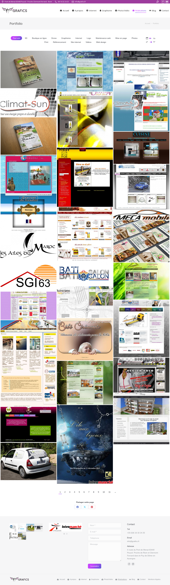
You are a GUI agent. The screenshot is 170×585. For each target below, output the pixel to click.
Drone (54, 38)
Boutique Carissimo (141, 185)
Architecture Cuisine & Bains (141, 146)
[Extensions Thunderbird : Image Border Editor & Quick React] (14, 527)
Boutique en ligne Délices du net (84, 232)
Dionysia (85, 118)
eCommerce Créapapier (28, 304)
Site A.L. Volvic (141, 66)
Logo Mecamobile (141, 213)
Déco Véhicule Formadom (28, 460)
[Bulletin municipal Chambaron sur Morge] (22, 536)
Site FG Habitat (141, 280)
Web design (101, 42)
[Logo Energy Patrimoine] (14, 536)
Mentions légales (154, 579)
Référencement (59, 42)
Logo (89, 38)
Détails (32, 62)
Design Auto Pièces (141, 374)
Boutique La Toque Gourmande (28, 423)
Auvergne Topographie (85, 300)
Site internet (76, 42)
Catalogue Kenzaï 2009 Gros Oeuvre (28, 68)
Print (46, 42)
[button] (64, 533)
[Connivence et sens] (39, 527)
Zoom (25, 62)
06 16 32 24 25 (63, 2)
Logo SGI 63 (28, 273)
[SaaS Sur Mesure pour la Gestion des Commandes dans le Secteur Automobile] (22, 527)
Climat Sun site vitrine (141, 106)
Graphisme (66, 38)
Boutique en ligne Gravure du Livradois (28, 212)
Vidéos (88, 42)
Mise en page (121, 38)
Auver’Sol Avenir (28, 362)
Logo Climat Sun (28, 101)
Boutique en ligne (39, 38)
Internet (78, 38)
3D (26, 38)
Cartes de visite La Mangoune (141, 240)
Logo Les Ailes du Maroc (28, 244)
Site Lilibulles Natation (28, 173)
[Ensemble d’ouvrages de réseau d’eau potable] (30, 527)
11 (109, 492)
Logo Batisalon (85, 272)
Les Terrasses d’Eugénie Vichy (141, 417)
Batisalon (141, 327)
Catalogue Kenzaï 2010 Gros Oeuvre (28, 135)
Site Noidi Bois (85, 381)
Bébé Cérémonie (85, 338)
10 (104, 492)
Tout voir (16, 38)
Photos (134, 38)
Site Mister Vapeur (85, 70)
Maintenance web (103, 38)
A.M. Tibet (85, 176)
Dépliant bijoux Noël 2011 (85, 443)
